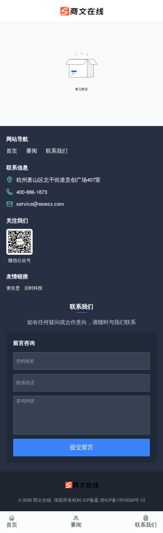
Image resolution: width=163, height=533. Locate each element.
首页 (11, 150)
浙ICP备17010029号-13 (122, 500)
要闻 (31, 150)
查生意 (13, 288)
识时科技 (33, 288)
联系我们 (56, 150)
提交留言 (81, 447)
